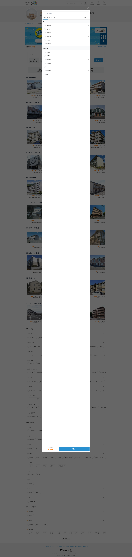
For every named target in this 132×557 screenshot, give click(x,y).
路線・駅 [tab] (45, 17)
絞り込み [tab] (86, 17)
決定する (74, 449)
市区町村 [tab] (52, 17)
